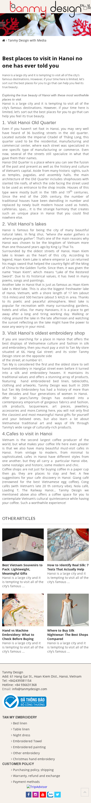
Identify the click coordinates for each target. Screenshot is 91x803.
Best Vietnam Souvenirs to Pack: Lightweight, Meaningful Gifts (22, 569)
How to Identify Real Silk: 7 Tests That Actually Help (68, 567)
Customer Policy (18, 764)
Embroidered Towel (27, 741)
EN (82, 5)
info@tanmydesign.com (29, 689)
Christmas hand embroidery (34, 759)
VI (88, 5)
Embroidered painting (29, 747)
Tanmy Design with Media (27, 40)
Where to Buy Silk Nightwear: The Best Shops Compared (67, 634)
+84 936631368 (26, 685)
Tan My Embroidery (19, 717)
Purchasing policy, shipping (33, 770)
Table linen (21, 729)
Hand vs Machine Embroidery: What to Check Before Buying (18, 634)
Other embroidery (26, 753)
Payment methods (26, 782)
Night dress (21, 735)
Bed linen (20, 723)
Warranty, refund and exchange (36, 776)
